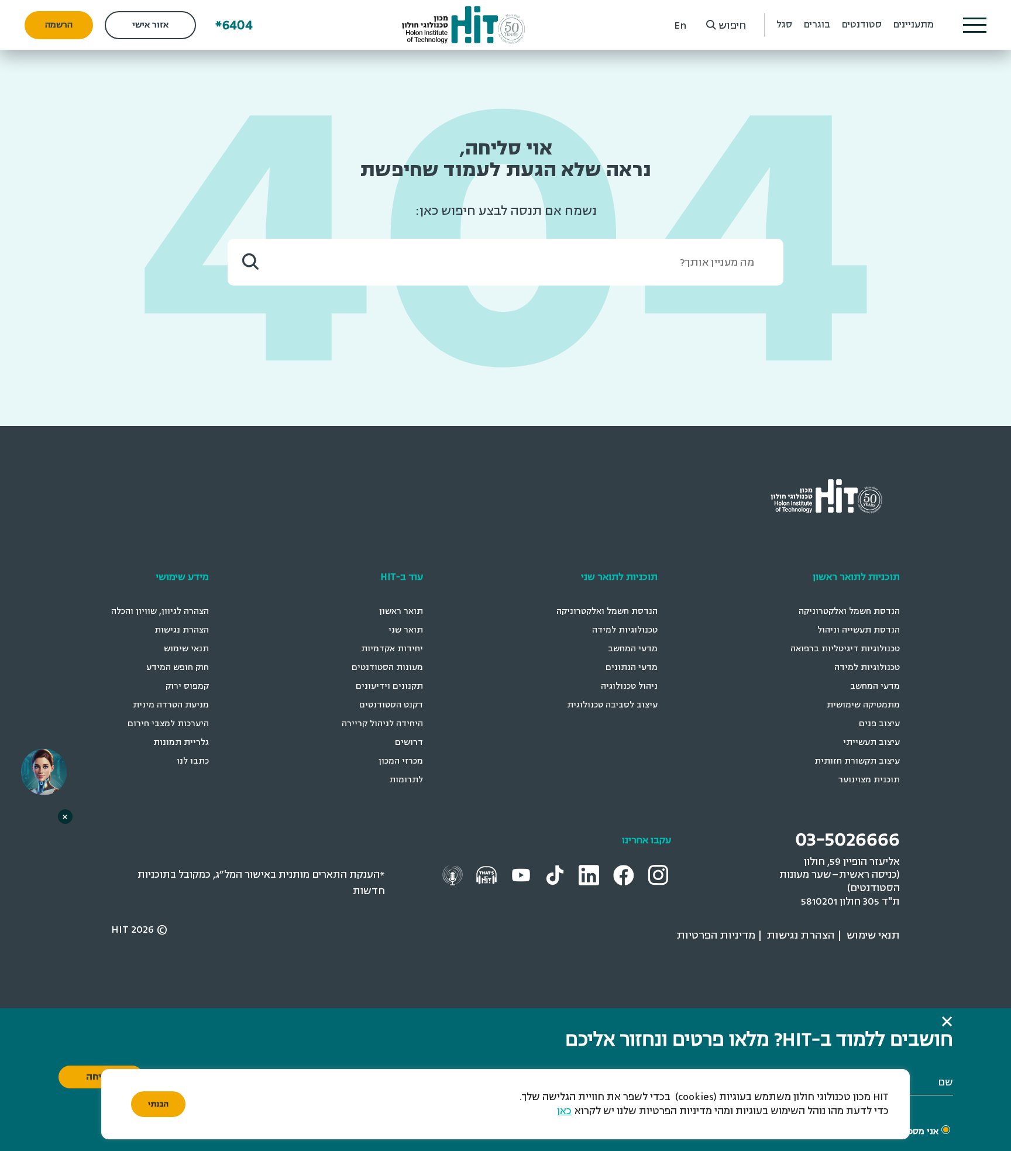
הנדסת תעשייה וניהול (858, 630)
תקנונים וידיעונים (389, 686)
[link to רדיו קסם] (454, 874)
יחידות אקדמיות (392, 649)
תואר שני (405, 630)
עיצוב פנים (879, 723)
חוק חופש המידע (177, 667)
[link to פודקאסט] (488, 874)
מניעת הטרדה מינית (171, 705)
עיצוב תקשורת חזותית (857, 761)
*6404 (234, 25)
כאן (564, 1111)
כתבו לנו (193, 761)
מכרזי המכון (401, 761)
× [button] (65, 816)
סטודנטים (862, 25)
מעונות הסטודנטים (387, 667)
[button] (974, 25)
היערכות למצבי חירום (168, 723)
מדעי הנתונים (632, 667)
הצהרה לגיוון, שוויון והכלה (160, 611)
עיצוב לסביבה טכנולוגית (612, 705)
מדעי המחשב (875, 686)
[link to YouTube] (522, 874)
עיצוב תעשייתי (871, 742)
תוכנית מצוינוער (869, 780)
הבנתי (158, 1104)
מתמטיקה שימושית (863, 705)
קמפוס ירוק (187, 686)
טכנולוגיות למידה (867, 667)
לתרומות (406, 780)
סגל (784, 25)
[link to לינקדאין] (590, 874)
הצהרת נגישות (181, 630)
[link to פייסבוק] (625, 874)
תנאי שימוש (186, 649)
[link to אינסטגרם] (659, 874)
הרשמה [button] (59, 25)
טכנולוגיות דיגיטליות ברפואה (845, 649)
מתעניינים (913, 25)
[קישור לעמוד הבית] (463, 24)
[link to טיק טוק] (556, 874)
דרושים (409, 742)
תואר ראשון (401, 611)
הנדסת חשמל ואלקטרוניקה (849, 611)
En (680, 25)
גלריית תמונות (181, 742)
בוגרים (817, 25)
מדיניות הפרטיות (716, 935)
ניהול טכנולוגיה (629, 686)
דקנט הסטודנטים (391, 705)
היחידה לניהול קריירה (382, 723)
